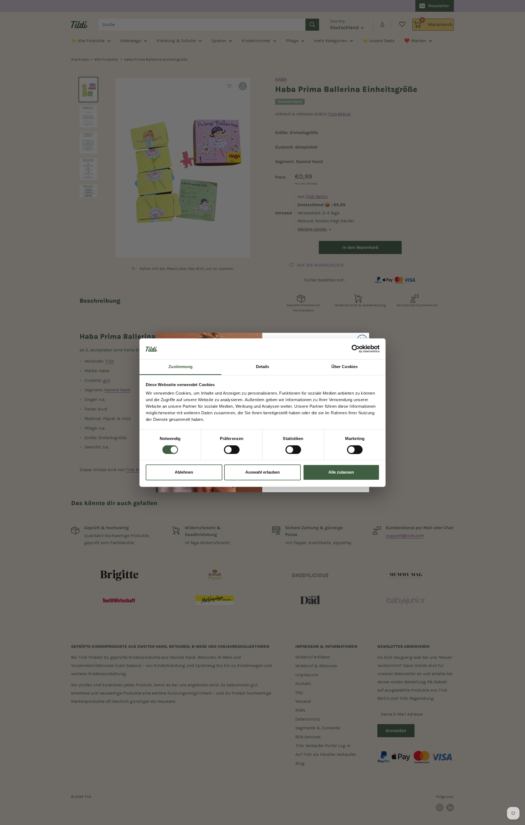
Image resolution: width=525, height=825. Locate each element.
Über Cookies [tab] (344, 367)
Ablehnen (184, 472)
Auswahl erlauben (262, 472)
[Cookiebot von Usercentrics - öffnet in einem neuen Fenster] (356, 349)
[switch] (232, 449)
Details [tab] (262, 367)
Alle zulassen (341, 472)
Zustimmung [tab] (180, 367)
